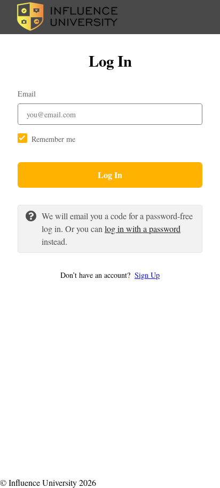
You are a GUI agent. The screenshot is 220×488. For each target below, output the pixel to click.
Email (27, 94)
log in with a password (142, 228)
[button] (110, 275)
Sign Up (147, 275)
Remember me (53, 139)
